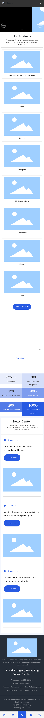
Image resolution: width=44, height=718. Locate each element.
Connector (22, 233)
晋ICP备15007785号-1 (22, 705)
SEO (29, 708)
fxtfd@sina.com (26, 683)
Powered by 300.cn (19, 708)
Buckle (22, 138)
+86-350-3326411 (26, 680)
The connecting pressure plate (22, 75)
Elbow (22, 264)
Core (22, 296)
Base (22, 107)
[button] (40, 25)
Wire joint (22, 170)
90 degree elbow (22, 201)
